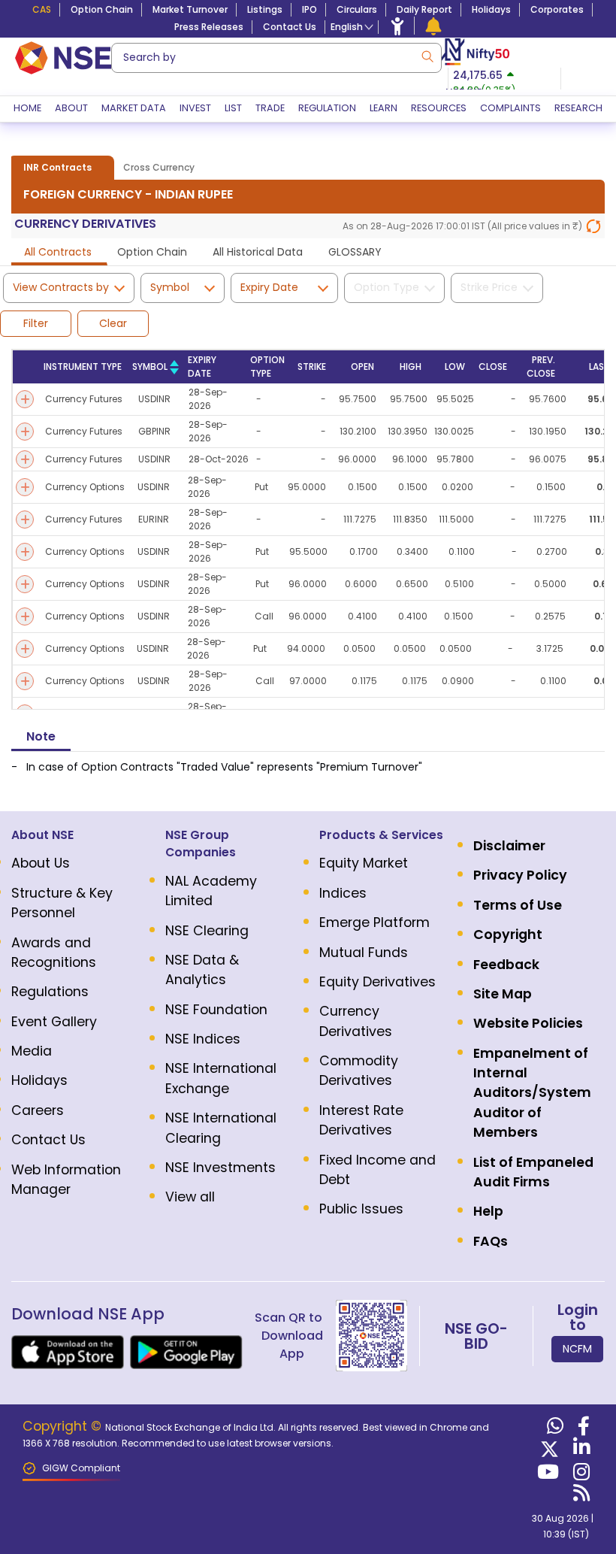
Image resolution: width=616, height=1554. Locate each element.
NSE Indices (202, 1039)
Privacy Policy (520, 875)
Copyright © (64, 1426)
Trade (270, 107)
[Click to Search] (426, 55)
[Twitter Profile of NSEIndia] (548, 1450)
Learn (383, 107)
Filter (35, 323)
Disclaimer (509, 846)
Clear (113, 323)
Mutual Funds (363, 953)
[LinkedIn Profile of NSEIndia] (579, 1450)
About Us (40, 863)
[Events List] (433, 26)
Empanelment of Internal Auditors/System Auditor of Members (532, 1093)
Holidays (491, 9)
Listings (264, 9)
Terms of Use (517, 905)
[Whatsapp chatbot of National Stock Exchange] (553, 1429)
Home (27, 107)
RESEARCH (578, 107)
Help (488, 1211)
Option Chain (102, 9)
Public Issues (361, 1209)
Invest (195, 107)
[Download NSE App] (67, 1352)
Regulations (50, 992)
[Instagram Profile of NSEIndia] (579, 1475)
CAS (41, 9)
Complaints (510, 107)
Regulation (327, 107)
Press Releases (208, 26)
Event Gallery (54, 1022)
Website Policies (528, 1023)
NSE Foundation (216, 1010)
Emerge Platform (374, 922)
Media (31, 1051)
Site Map (502, 994)
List (233, 107)
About (71, 107)
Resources (439, 107)
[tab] (57, 253)
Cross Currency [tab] (159, 167)
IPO (309, 9)
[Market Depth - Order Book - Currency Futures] (25, 399)
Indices (343, 893)
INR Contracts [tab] (57, 167)
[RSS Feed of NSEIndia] (579, 1496)
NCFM (577, 1348)
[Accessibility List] (397, 26)
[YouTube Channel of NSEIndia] (546, 1475)
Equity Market (363, 863)
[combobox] (276, 58)
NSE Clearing (207, 931)
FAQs (490, 1241)
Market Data (133, 107)
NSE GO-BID (476, 1336)
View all (190, 1197)
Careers (37, 1110)
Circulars (357, 9)
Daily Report (424, 9)
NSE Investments (220, 1168)
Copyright (507, 934)
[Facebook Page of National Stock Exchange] (581, 1429)
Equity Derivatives (377, 982)
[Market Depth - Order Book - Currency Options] (25, 487)
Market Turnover (190, 9)
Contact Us (289, 26)
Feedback (506, 965)
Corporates (557, 9)
